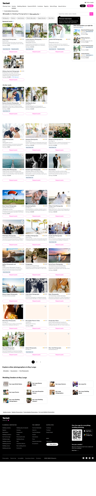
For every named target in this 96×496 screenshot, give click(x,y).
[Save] (22, 25)
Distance (13, 18)
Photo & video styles (31, 18)
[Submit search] (91, 14)
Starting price (6, 18)
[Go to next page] (40, 362)
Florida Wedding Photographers (11, 11)
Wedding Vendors (7, 412)
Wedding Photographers (17, 412)
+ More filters (51, 18)
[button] (13, 21)
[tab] (11, 100)
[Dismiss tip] (78, 18)
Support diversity (42, 18)
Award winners (21, 18)
